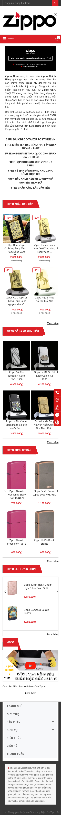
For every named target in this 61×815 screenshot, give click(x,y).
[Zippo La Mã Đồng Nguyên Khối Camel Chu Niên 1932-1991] (44, 407)
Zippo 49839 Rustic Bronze (44, 541)
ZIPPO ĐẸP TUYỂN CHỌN (21, 569)
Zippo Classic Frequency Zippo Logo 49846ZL (16, 494)
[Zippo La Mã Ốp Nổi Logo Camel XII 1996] (44, 358)
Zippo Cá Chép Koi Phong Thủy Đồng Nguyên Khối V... (16, 301)
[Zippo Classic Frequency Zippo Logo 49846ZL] (16, 477)
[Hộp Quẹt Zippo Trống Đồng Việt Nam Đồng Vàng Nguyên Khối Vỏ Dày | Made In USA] (16, 231)
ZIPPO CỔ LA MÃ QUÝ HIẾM (23, 331)
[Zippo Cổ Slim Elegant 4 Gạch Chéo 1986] (16, 358)
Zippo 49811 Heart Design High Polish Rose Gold (38, 586)
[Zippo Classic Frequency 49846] (16, 526)
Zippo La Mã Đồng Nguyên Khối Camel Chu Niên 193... (44, 425)
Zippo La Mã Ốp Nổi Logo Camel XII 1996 (44, 375)
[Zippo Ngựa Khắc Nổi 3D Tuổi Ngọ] (44, 283)
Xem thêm (52, 323)
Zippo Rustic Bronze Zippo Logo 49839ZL (44, 492)
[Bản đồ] (57, 407)
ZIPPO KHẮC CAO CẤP (20, 204)
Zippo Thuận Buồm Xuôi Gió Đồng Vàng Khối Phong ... (44, 248)
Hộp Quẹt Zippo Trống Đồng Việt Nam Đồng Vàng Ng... (16, 250)
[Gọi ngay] (57, 392)
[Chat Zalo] (57, 422)
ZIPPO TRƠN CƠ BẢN (19, 450)
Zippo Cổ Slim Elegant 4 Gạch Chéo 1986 (16, 375)
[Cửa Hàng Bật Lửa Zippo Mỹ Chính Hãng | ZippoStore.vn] (30, 21)
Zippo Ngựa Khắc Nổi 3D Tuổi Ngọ (44, 299)
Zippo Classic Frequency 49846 (16, 541)
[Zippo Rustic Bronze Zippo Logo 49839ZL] (44, 477)
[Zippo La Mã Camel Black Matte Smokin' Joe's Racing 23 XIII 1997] (16, 407)
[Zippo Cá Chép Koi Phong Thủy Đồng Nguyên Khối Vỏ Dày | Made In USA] (16, 283)
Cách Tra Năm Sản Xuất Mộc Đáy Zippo (24, 686)
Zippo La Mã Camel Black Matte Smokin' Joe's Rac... (16, 425)
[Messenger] (57, 415)
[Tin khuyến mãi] (57, 400)
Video (10, 642)
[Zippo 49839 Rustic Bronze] (44, 526)
